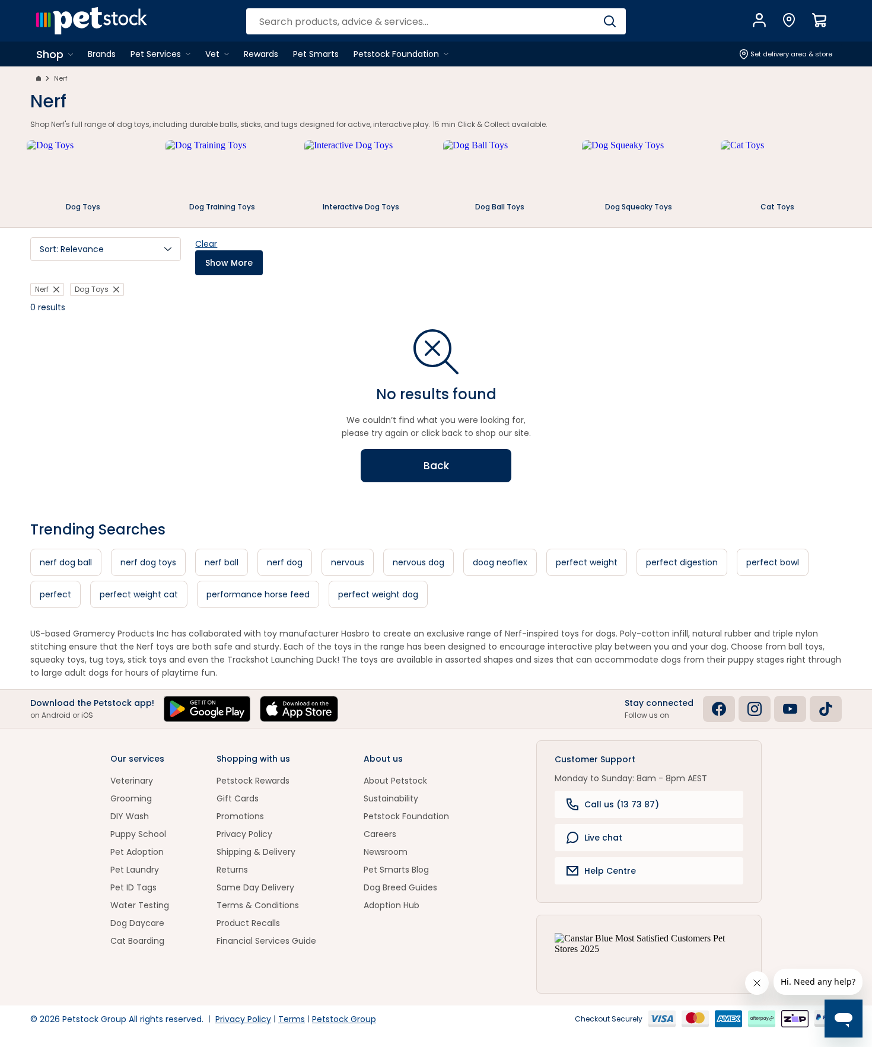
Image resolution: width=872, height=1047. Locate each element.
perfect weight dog (378, 594)
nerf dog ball (66, 562)
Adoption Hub (391, 905)
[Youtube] (790, 709)
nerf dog (285, 562)
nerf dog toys (148, 562)
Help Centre (610, 871)
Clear (206, 244)
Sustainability (391, 798)
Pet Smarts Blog (396, 870)
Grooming (131, 798)
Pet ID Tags (133, 887)
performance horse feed (258, 594)
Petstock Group (344, 1019)
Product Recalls (248, 923)
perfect (55, 594)
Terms (291, 1019)
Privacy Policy (244, 834)
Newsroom (386, 852)
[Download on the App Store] (299, 709)
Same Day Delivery (255, 887)
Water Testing (139, 905)
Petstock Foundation (406, 816)
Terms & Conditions (258, 905)
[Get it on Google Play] (207, 709)
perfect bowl (772, 562)
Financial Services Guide (266, 941)
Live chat (603, 838)
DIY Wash (129, 816)
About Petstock (395, 781)
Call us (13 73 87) (621, 804)
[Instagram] (755, 709)
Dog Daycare (137, 923)
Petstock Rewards (253, 781)
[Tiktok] (826, 709)
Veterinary (131, 781)
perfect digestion (682, 562)
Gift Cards (238, 798)
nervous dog (418, 562)
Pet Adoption (137, 852)
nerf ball (221, 562)
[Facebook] (719, 709)
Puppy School (138, 834)
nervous (347, 562)
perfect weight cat (139, 594)
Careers (380, 834)
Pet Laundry (134, 870)
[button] (105, 249)
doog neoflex (500, 562)
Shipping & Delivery (256, 852)
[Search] (609, 21)
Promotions (240, 816)
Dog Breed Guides (400, 887)
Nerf (61, 78)
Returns (232, 870)
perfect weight (587, 562)
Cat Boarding (137, 941)
